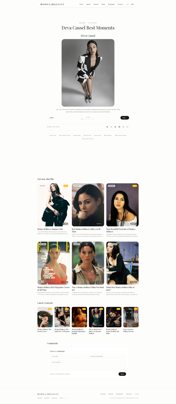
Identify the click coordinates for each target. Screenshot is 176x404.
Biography (111, 4)
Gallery (88, 4)
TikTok (61, 398)
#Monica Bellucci (108, 135)
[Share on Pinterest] (115, 127)
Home (81, 4)
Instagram (54, 398)
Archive (120, 4)
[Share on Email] (127, 127)
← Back (51, 118)
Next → (125, 118)
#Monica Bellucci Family (64, 135)
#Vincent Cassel (87, 135)
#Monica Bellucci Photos (88, 138)
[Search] (127, 4)
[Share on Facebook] (107, 127)
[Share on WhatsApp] (123, 127)
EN (132, 4)
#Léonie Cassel (97, 135)
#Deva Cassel (53, 135)
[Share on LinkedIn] (119, 127)
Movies (96, 4)
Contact (129, 394)
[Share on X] (111, 127)
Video (103, 4)
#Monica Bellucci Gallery (120, 135)
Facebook (46, 398)
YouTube (39, 398)
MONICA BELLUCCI (52, 4)
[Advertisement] (88, 14)
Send (122, 374)
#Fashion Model (76, 135)
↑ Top (137, 394)
